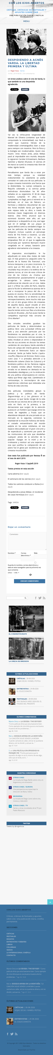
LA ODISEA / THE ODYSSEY (31, 721)
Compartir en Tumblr (25, 89)
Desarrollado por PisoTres (26, 1050)
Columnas (11, 947)
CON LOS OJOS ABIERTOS (26, 3)
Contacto (11, 955)
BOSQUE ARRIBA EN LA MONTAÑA (28, 736)
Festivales (11, 936)
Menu (26, 21)
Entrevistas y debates (16, 942)
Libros (9, 944)
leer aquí (24, 474)
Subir (50, 902)
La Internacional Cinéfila (18, 953)
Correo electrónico (26, 554)
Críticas (10, 934)
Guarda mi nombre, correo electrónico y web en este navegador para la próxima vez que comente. (24, 567)
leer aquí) (36, 479)
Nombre (12, 553)
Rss (44, 598)
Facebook (36, 598)
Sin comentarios (29, 73)
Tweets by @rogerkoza (15, 826)
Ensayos (10, 939)
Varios (22, 71)
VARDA (16, 502)
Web (35, 553)
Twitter (40, 598)
